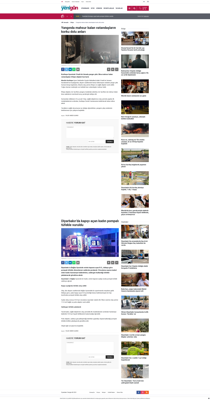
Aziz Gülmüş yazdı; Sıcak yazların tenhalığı (94, 16)
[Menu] (129, 8)
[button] (108, 69)
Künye (98, 392)
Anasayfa (65, 22)
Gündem (99, 8)
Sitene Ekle (88, 1)
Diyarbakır (85, 8)
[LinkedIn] (70, 69)
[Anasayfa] (62, 1)
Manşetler (67, 1)
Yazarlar (119, 8)
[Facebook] (62, 69)
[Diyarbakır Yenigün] (69, 8)
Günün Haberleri (75, 1)
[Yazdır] (78, 69)
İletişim (104, 392)
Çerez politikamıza (141, 398)
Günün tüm (143, 16)
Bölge (72, 22)
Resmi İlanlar (109, 8)
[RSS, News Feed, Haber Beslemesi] (147, 392)
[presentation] (67, 16)
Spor (92, 8)
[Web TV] (144, 1)
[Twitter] (66, 69)
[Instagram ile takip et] (143, 392)
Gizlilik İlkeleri (111, 392)
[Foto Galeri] (148, 1)
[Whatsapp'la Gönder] (74, 69)
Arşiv (82, 1)
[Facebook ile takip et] (138, 392)
